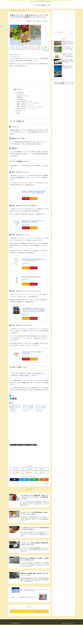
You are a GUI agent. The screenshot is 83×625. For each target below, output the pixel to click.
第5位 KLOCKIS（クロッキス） (25, 101)
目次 (17, 89)
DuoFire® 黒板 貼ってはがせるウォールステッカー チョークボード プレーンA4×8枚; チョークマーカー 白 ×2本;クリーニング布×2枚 (34, 310)
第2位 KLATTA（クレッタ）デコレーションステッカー (30, 106)
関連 (18, 113)
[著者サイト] (14, 479)
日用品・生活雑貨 (28, 444)
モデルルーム (20, 94)
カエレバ (27, 195)
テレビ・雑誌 (21, 444)
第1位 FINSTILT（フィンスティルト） (26, 108)
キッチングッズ (14, 444)
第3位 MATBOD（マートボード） (25, 104)
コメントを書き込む (29, 611)
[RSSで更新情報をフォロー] (44, 479)
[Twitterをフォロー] (24, 479)
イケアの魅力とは (20, 92)
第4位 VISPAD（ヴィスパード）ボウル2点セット (29, 103)
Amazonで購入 (34, 198)
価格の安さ (20, 97)
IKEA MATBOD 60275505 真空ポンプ (31, 277)
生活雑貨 (35, 444)
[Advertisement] (29, 77)
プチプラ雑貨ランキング (21, 99)
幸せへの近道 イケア (21, 110)
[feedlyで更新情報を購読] (34, 479)
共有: (18, 112)
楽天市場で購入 (26, 198)
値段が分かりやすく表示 (23, 96)
